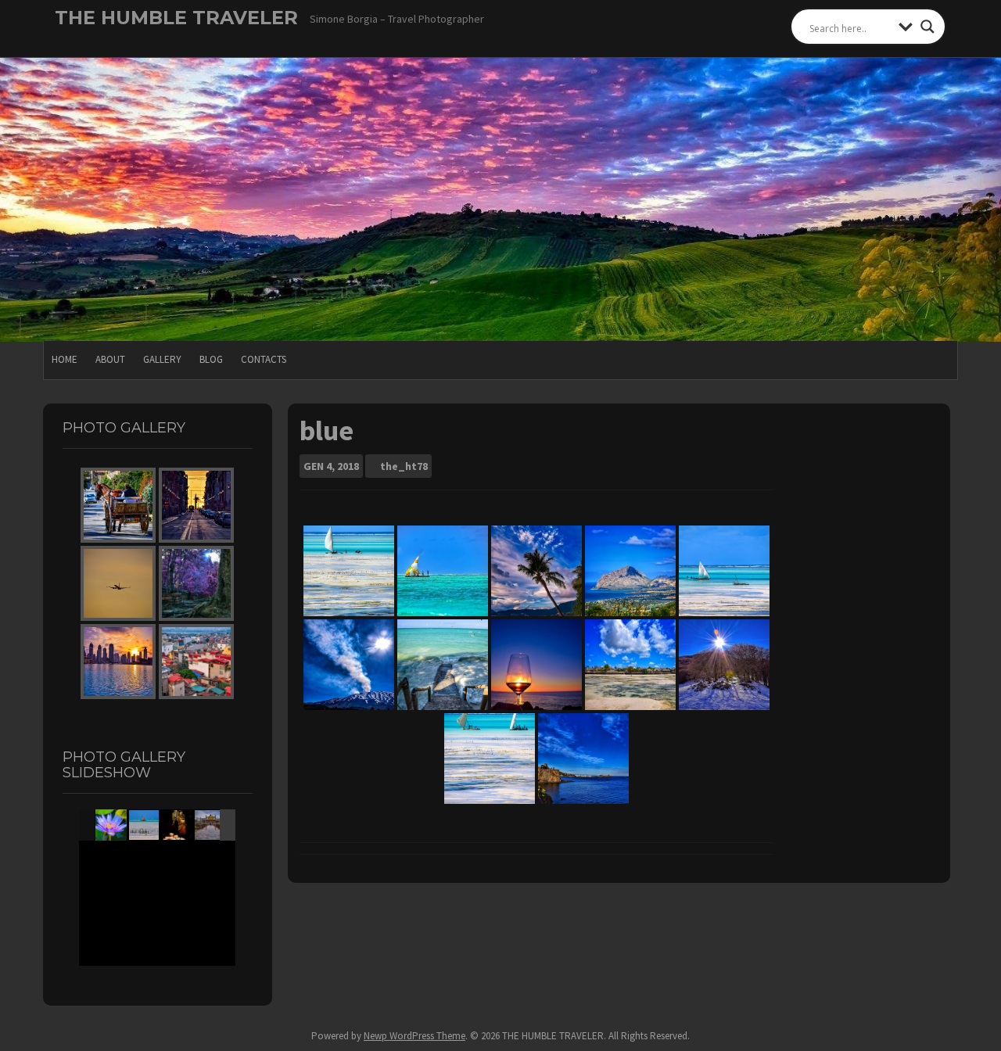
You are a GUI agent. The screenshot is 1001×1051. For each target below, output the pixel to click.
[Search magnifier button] (927, 27)
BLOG (211, 359)
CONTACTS (263, 359)
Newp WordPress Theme (414, 1035)
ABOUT (110, 359)
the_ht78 (404, 466)
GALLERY (162, 359)
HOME (64, 359)
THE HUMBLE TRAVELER (176, 17)
